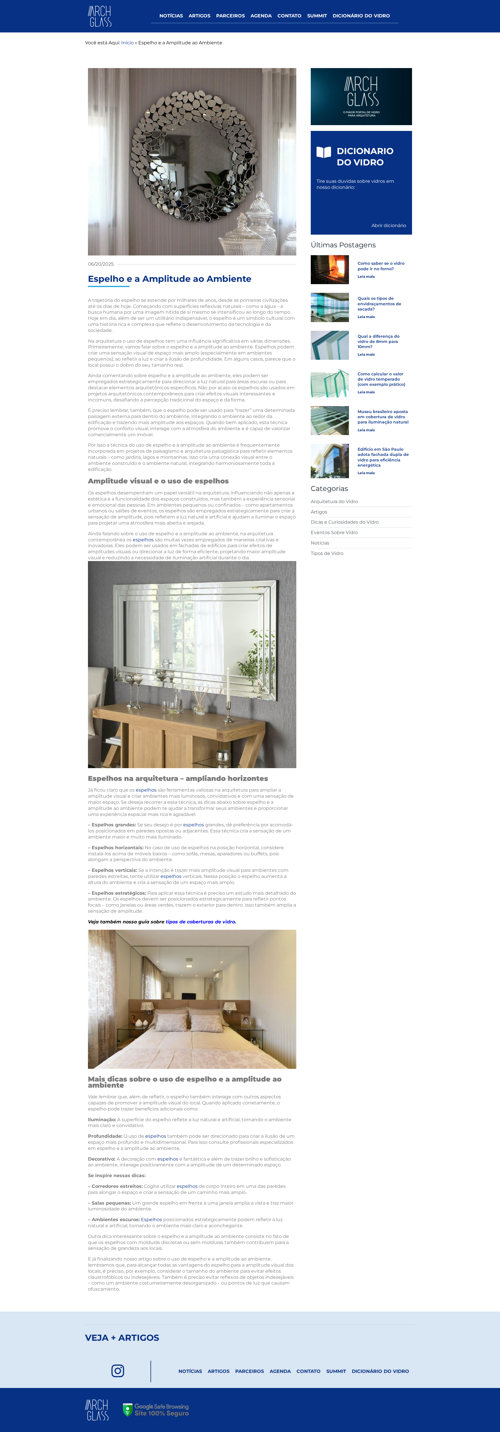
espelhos (143, 540)
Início (127, 42)
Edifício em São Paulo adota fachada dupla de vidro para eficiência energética (383, 457)
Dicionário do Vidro (361, 16)
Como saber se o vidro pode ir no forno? (381, 266)
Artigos (199, 16)
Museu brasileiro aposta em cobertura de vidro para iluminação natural (383, 417)
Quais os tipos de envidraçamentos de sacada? (379, 303)
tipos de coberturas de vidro (200, 922)
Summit (317, 16)
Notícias (171, 16)
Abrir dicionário (389, 225)
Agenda (261, 16)
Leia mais (366, 276)
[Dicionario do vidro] (324, 152)
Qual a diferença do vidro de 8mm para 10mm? (379, 341)
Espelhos (151, 1219)
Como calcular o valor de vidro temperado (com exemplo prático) (381, 379)
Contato (289, 16)
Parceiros (230, 16)
